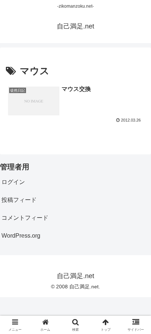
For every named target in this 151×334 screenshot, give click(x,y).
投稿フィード (19, 200)
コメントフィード (24, 218)
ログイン (13, 182)
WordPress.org (20, 236)
